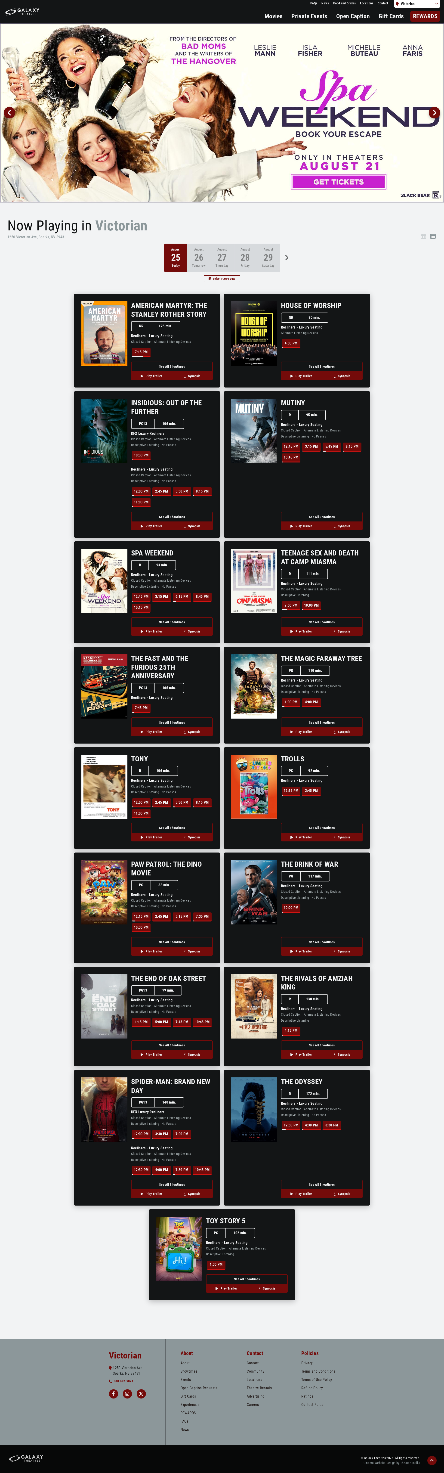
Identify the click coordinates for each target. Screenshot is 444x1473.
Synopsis (193, 376)
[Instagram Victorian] (127, 1394)
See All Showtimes (172, 367)
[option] (198, 258)
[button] (432, 1460)
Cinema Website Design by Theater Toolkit (392, 1463)
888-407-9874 (123, 1381)
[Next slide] (434, 112)
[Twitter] (141, 1394)
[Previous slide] (9, 112)
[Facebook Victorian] (113, 1394)
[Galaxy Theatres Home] (22, 11)
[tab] (212, 197)
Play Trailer (153, 376)
